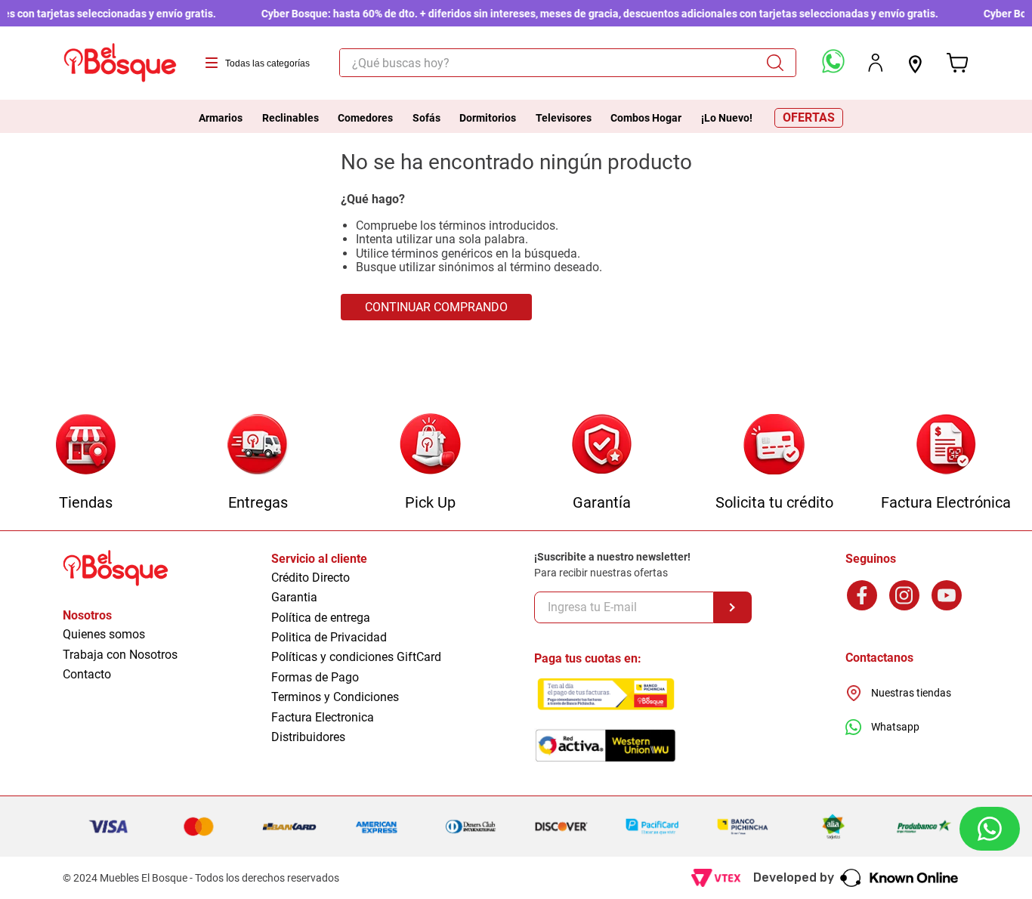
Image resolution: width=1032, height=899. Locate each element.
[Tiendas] (86, 445)
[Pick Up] (430, 445)
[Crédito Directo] (774, 445)
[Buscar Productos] (780, 62)
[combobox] (567, 62)
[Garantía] (602, 445)
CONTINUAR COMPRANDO (436, 307)
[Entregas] (258, 445)
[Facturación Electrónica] (946, 445)
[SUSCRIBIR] (733, 607)
